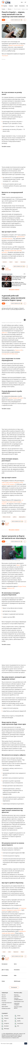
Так (25, 1043)
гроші (16, 262)
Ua (21, 2)
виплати (4, 262)
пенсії (11, 262)
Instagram (6, 1023)
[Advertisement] (14, 74)
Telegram (6, 1018)
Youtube (6, 1015)
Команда (4, 1004)
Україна (5, 6)
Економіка (22, 5)
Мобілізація (17, 981)
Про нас (4, 995)
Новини (11, 5)
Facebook (6, 1026)
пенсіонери (23, 262)
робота (14, 516)
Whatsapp (6, 1028)
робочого (4, 332)
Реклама (4, 1000)
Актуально (4, 964)
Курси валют (5, 1006)
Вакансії (4, 996)
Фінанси (9, 9)
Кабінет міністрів (6, 516)
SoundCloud (20, 1023)
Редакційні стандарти (16, 1004)
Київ (15, 975)
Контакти (4, 998)
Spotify (18, 1020)
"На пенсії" (5, 55)
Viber (5, 1020)
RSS (18, 1026)
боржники (16, 951)
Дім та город (5, 969)
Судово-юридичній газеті (15, 398)
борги (18, 565)
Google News (20, 1018)
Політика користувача (17, 995)
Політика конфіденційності (18, 998)
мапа (9, 951)
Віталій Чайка (7, 524)
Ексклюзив (5, 975)
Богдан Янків (22, 586)
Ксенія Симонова (8, 268)
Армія (16, 5)
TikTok (18, 1015)
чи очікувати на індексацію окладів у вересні (12, 502)
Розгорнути (14, 987)
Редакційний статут (19, 1001)
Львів (3, 981)
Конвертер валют (6, 1008)
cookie (11, 1043)
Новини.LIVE (18, 350)
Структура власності (7, 1002)
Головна (3, 9)
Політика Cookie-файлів (18, 1007)
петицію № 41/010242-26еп (10, 354)
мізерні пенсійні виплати (16, 45)
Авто (15, 964)
